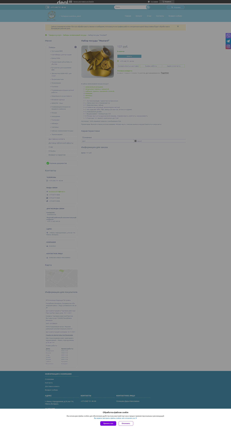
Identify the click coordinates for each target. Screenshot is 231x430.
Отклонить (126, 423)
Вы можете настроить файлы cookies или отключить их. (114, 418)
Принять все (108, 423)
